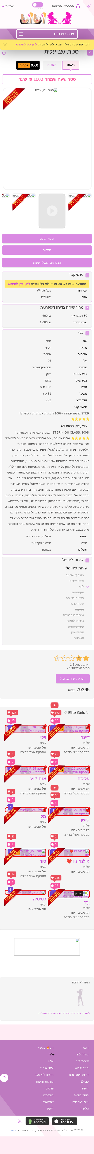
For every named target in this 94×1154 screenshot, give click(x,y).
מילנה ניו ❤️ (78, 861)
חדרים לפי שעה (44, 1075)
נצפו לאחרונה (80, 1102)
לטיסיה (39, 899)
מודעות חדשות (45, 1081)
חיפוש (85, 1088)
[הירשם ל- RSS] (21, 1121)
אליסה (84, 778)
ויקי (43, 737)
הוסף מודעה (81, 1095)
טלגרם (84, 1109)
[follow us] (47, 954)
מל (43, 816)
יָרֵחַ (87, 902)
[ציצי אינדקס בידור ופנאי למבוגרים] (47, 23)
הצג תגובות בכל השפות (47, 262)
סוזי (43, 861)
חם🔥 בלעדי (46, 1047)
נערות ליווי (83, 1054)
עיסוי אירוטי (47, 1068)
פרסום (50, 1088)
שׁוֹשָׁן (85, 819)
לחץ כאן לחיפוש (26, 44)
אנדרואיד (48, 1102)
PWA (50, 1109)
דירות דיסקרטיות (79, 1075)
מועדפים (48, 1095)
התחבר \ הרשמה (63, 6)
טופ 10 (84, 1081)
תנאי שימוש (82, 1068)
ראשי (86, 1047)
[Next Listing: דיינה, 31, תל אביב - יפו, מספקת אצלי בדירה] (90, 52)
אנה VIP (38, 778)
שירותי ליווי (82, 1061)
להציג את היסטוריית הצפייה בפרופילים (64, 1013)
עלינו (51, 1061)
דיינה (85, 737)
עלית (52, 1054)
